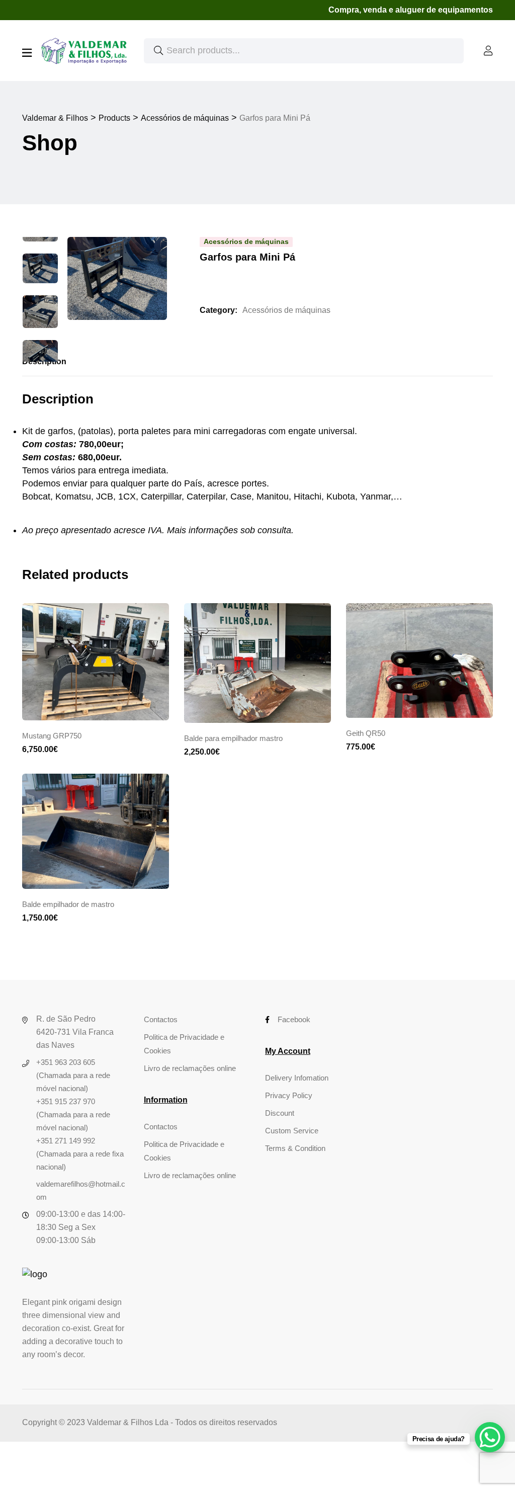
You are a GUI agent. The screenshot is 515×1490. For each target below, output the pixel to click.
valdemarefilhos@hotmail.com (80, 1190)
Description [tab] (44, 361)
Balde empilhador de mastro (68, 904)
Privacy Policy (288, 1095)
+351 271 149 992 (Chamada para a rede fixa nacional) (80, 1153)
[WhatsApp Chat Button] (490, 1437)
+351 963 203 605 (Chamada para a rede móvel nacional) (73, 1075)
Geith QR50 (365, 733)
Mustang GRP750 (51, 735)
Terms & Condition (295, 1148)
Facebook (294, 1019)
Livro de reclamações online (190, 1068)
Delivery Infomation (296, 1077)
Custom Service (291, 1130)
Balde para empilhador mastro (233, 738)
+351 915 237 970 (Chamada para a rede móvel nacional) (73, 1114)
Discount (279, 1113)
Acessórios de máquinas (286, 310)
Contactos (161, 1019)
